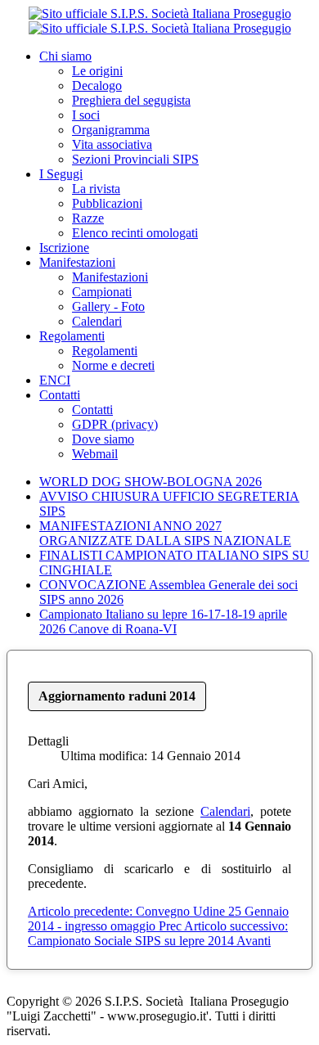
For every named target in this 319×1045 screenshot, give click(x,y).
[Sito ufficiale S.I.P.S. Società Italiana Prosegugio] (159, 21)
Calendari (225, 811)
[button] (65, 56)
